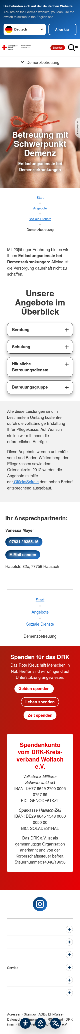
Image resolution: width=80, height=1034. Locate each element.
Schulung (21, 347)
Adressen (14, 1014)
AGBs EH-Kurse (50, 1014)
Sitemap (30, 1014)
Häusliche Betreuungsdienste (30, 367)
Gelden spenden (34, 688)
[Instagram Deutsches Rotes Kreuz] (40, 904)
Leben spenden (40, 702)
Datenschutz (16, 1019)
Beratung (21, 329)
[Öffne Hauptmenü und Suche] (73, 47)
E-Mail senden (22, 554)
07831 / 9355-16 (23, 542)
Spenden (57, 47)
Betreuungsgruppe (30, 387)
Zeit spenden (40, 715)
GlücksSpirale (26, 481)
